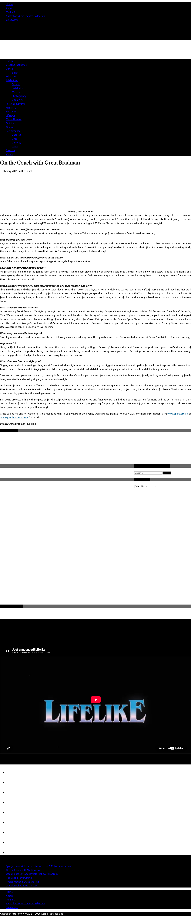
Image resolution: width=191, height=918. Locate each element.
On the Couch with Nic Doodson (23, 870)
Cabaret (16, 135)
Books (9, 61)
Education (11, 76)
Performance (13, 131)
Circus (15, 139)
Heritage (11, 111)
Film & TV (11, 108)
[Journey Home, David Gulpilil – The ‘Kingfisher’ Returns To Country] (12, 853)
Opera (9, 127)
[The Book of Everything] (12, 803)
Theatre (10, 150)
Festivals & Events (15, 104)
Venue (9, 154)
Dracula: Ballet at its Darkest (21, 886)
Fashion (16, 84)
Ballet (15, 73)
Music (15, 146)
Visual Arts (17, 100)
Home (9, 4)
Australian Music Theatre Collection (25, 16)
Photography (19, 96)
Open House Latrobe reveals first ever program (32, 874)
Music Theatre (13, 119)
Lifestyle (10, 115)
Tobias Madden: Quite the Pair (22, 882)
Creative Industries (16, 65)
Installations (18, 88)
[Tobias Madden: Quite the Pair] (12, 813)
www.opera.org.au (177, 414)
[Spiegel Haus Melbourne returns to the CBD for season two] (12, 772)
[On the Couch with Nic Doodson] (12, 783)
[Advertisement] (136, 63)
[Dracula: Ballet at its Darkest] (12, 823)
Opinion (10, 123)
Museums (17, 92)
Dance (9, 69)
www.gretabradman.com (14, 417)
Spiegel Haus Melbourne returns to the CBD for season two (38, 866)
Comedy (16, 143)
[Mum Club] (12, 833)
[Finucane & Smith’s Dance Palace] (12, 843)
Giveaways (12, 20)
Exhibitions (12, 80)
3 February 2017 (8, 171)
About (9, 8)
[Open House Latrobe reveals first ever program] (12, 793)
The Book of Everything (19, 878)
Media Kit (11, 12)
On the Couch (24, 171)
